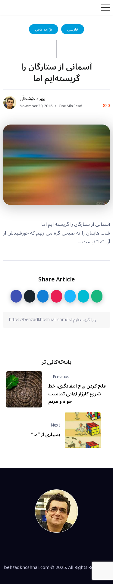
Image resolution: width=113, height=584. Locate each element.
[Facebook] (35, 548)
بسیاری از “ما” (45, 435)
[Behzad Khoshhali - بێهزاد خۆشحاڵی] (56, 511)
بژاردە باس (43, 29)
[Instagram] (63, 548)
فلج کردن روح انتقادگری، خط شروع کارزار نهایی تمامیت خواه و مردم (77, 394)
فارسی (72, 29)
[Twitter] (49, 548)
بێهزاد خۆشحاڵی (33, 98)
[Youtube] (77, 548)
